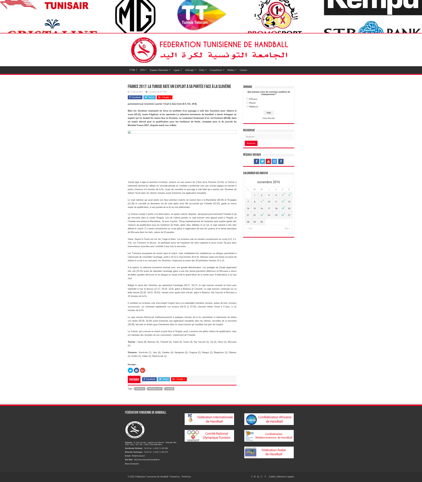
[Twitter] (262, 161)
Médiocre (253, 106)
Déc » (287, 228)
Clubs (201, 70)
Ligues (177, 70)
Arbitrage (189, 70)
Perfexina (186, 476)
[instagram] (274, 161)
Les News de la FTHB (157, 92)
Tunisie (169, 389)
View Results (268, 118)
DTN (142, 70)
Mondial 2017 (155, 389)
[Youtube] (268, 161)
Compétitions (216, 70)
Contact (243, 70)
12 (282, 201)
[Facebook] (256, 161)
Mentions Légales (285, 476)
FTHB (132, 70)
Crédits (272, 476)
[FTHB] (211, 49)
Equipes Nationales (159, 70)
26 (282, 215)
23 (261, 215)
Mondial (140, 389)
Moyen (252, 103)
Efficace (253, 99)
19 (282, 208)
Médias (230, 70)
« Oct (249, 228)
